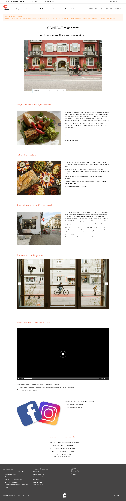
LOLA (66, 9)
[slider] (61, 378)
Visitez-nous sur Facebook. (75, 404)
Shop (17, 9)
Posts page (74, 9)
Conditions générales (11, 482)
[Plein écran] (107, 378)
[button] (63, 354)
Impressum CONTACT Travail (13, 479)
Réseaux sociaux (10, 477)
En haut (116, 495)
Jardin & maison (43, 9)
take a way (56, 9)
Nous (101, 9)
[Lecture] (19, 378)
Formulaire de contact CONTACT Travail (17, 472)
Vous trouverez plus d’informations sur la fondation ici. (83, 237)
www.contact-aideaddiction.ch (28, 390)
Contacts (109, 9)
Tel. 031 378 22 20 (38, 482)
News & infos (93, 9)
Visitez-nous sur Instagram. (75, 407)
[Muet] (104, 378)
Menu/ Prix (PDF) (72, 140)
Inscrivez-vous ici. (109, 18)
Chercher (118, 9)
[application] (63, 354)
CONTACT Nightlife (48, 1)
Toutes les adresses (10, 474)
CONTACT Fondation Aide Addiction (14, 1)
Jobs (6, 487)
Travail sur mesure (28, 9)
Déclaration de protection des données (16, 485)
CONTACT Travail (33, 1)
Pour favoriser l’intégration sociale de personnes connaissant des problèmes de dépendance (46, 387)
